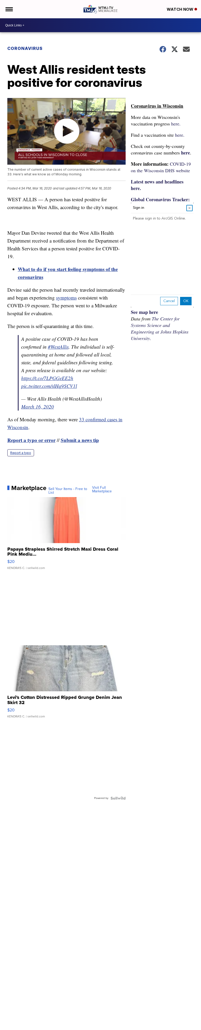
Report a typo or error (31, 440)
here (185, 152)
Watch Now (180, 9)
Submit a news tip (80, 440)
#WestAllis (58, 346)
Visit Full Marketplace (102, 489)
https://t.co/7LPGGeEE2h (47, 378)
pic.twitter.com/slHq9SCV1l (49, 386)
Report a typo (20, 453)
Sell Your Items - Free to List (67, 490)
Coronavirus (25, 48)
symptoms (66, 297)
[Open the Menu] (9, 9)
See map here (144, 312)
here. (176, 123)
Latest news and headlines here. (157, 185)
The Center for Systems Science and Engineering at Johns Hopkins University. (159, 328)
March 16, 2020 (37, 406)
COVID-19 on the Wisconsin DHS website (161, 167)
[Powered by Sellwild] (118, 798)
